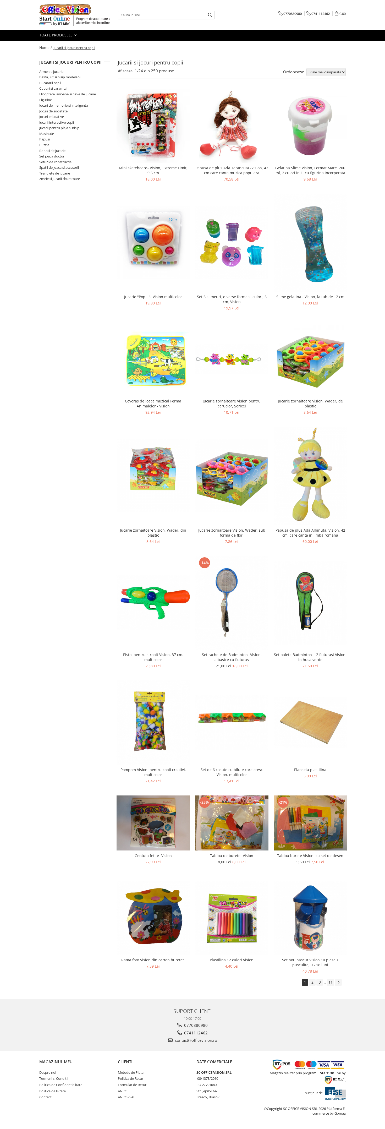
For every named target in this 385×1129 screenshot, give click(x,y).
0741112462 (195, 1032)
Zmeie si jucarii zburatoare (59, 178)
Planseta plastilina (310, 769)
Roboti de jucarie (52, 150)
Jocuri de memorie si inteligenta (63, 105)
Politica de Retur (130, 1078)
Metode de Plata (131, 1072)
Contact (45, 1097)
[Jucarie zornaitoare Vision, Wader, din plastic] (153, 475)
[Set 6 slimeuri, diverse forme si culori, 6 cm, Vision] (231, 242)
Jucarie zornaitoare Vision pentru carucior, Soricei (232, 403)
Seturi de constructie (55, 162)
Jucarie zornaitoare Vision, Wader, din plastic (153, 533)
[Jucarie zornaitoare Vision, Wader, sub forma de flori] (231, 475)
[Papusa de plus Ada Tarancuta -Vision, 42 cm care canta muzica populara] (231, 126)
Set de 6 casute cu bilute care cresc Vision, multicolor (232, 772)
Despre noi (47, 1072)
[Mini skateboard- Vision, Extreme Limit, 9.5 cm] (153, 126)
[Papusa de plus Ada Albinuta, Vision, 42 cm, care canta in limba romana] (310, 476)
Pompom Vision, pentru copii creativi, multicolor (153, 772)
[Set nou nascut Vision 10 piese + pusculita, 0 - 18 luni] (310, 918)
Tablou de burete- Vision (231, 855)
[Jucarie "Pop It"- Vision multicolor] (153, 242)
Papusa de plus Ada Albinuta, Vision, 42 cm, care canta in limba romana (310, 533)
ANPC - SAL (126, 1097)
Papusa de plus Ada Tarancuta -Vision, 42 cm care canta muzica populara (231, 170)
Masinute (46, 133)
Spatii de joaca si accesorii (59, 167)
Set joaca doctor (51, 156)
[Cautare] (210, 15)
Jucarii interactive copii (56, 122)
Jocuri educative (51, 116)
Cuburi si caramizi (53, 88)
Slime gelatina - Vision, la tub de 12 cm (310, 296)
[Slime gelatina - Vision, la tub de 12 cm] (310, 243)
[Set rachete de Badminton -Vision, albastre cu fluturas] (231, 603)
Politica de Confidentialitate (60, 1084)
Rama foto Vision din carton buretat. (153, 959)
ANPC (122, 1091)
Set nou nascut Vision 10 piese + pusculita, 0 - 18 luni (310, 962)
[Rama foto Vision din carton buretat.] (153, 918)
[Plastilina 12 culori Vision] (231, 918)
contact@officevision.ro (195, 1040)
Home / (46, 47)
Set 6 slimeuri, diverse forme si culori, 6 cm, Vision (232, 299)
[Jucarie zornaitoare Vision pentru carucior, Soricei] (231, 359)
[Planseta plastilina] (310, 722)
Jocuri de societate (53, 111)
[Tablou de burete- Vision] (231, 822)
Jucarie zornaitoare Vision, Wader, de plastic (310, 403)
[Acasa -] (65, 9)
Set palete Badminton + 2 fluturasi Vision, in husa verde (310, 657)
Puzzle (44, 145)
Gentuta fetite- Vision (153, 855)
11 (330, 982)
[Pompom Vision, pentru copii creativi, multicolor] (153, 722)
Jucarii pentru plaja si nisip (59, 128)
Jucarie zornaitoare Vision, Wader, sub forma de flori (231, 533)
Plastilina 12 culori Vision (232, 959)
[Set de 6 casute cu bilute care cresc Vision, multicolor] (231, 722)
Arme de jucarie (51, 71)
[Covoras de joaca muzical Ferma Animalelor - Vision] (153, 359)
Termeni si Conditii (53, 1078)
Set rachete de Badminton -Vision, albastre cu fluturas (232, 657)
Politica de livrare (52, 1091)
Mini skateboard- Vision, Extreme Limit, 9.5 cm (153, 170)
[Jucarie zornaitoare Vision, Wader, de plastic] (310, 359)
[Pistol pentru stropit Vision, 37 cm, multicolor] (153, 602)
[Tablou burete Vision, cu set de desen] (310, 822)
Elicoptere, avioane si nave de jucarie (67, 94)
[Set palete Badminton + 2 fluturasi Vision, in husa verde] (310, 603)
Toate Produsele (56, 34)
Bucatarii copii (50, 82)
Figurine (45, 99)
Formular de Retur (132, 1084)
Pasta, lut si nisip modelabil (60, 77)
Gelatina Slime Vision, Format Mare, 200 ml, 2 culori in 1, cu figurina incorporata (310, 170)
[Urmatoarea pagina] (338, 982)
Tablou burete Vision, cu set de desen (310, 855)
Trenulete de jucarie (54, 173)
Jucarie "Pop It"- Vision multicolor (153, 296)
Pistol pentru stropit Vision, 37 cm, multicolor (153, 657)
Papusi (44, 139)
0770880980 (195, 1025)
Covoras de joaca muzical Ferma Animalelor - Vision (153, 403)
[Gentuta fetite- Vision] (153, 822)
